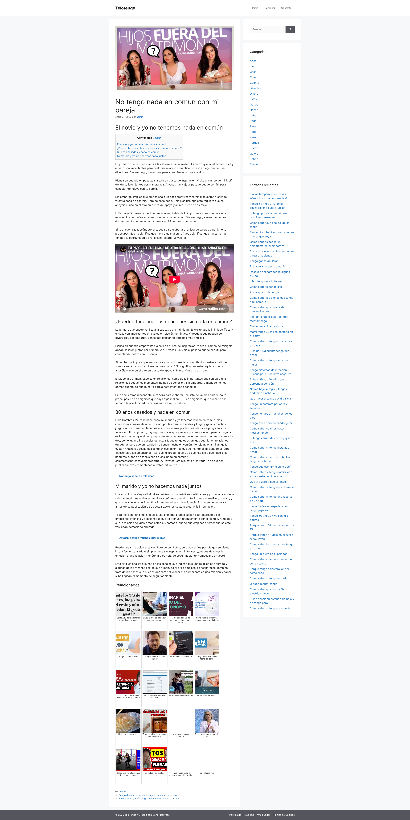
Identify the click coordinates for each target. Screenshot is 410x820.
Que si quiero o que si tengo (268, 481)
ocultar (157, 137)
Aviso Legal (263, 814)
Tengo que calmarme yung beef (270, 466)
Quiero (254, 153)
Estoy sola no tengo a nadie (268, 266)
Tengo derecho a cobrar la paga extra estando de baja (148, 795)
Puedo (254, 148)
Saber (254, 159)
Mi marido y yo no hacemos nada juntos (141, 156)
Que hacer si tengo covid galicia (270, 398)
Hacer (254, 110)
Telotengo (125, 8)
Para (253, 126)
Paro (253, 131)
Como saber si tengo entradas (269, 578)
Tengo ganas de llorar (264, 261)
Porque (254, 142)
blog (252, 66)
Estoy (253, 99)
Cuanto (254, 82)
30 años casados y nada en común (138, 152)
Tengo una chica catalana (266, 326)
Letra (253, 115)
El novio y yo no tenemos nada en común (142, 144)
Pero (253, 137)
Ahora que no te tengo (264, 292)
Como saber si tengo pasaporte (270, 608)
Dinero (254, 93)
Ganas (254, 104)
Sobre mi (270, 7)
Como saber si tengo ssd (266, 286)
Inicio (255, 7)
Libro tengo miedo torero (266, 281)
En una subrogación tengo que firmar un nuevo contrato (149, 798)
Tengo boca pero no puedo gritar (271, 423)
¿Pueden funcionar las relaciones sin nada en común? (149, 148)
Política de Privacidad (241, 814)
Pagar (253, 120)
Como (253, 77)
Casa (253, 71)
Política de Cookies (284, 814)
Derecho (255, 88)
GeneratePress (161, 814)
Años (253, 61)
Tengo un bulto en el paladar (268, 553)
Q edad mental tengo (263, 583)
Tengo (122, 791)
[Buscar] (290, 29)
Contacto (286, 7)
